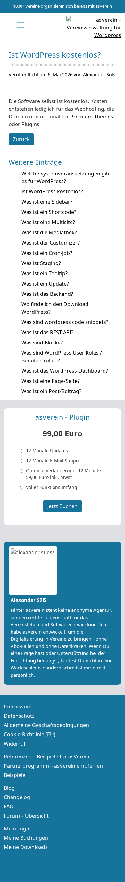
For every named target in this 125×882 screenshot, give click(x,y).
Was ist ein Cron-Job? (46, 252)
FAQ (9, 806)
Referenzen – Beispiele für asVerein (46, 756)
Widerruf (15, 743)
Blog (9, 787)
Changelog (17, 797)
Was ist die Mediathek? (49, 232)
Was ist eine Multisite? (48, 222)
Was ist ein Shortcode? (48, 211)
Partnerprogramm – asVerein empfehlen (53, 765)
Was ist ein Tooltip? (44, 273)
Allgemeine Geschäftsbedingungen (46, 725)
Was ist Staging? (41, 263)
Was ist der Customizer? (50, 242)
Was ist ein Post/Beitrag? (51, 391)
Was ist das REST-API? (47, 332)
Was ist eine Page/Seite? (50, 380)
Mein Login (17, 828)
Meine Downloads (26, 847)
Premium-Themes (91, 116)
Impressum (18, 706)
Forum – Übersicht (26, 815)
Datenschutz (19, 715)
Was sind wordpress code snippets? (64, 322)
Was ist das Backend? (47, 293)
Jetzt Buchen (62, 506)
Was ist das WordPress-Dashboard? (64, 370)
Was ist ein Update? (45, 283)
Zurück (21, 139)
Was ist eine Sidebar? (46, 201)
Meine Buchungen (26, 837)
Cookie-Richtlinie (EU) (29, 734)
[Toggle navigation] (20, 25)
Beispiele (14, 775)
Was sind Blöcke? (42, 342)
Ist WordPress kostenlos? (52, 191)
